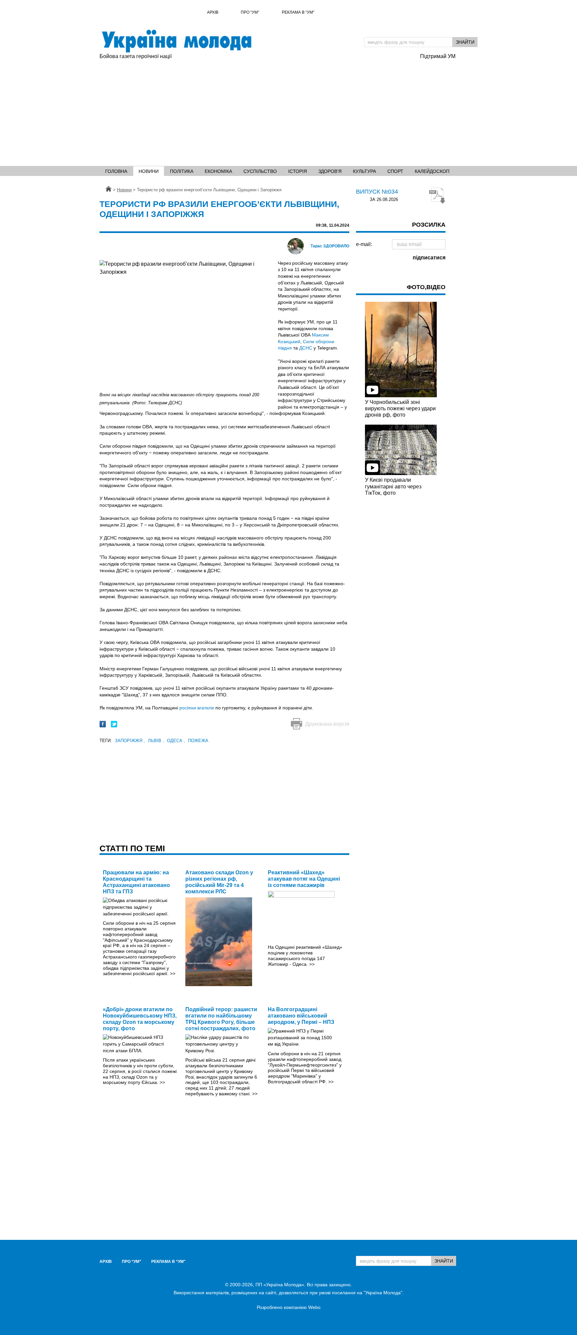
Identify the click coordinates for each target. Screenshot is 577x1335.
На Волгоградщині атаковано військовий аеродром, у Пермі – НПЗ (301, 1016)
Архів (212, 12)
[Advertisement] (256, 110)
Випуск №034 (377, 191)
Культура (364, 171)
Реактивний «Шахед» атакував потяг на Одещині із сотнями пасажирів (304, 879)
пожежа (198, 740)
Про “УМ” (250, 12)
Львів (156, 740)
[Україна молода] (176, 41)
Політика (181, 171)
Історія (297, 171)
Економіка (218, 171)
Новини (149, 171)
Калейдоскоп (432, 171)
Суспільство (260, 171)
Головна (116, 171)
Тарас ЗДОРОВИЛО (330, 246)
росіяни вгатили (196, 707)
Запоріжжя (130, 740)
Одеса (176, 740)
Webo (314, 1307)
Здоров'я (330, 171)
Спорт (395, 171)
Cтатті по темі (132, 848)
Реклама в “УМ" (298, 12)
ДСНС (305, 348)
